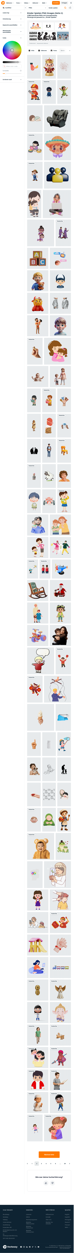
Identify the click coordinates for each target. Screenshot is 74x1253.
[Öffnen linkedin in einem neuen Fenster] (27, 1247)
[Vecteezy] (3, 3)
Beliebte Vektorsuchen (30, 1223)
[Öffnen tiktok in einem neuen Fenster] (32, 1247)
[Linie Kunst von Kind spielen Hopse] (49, 769)
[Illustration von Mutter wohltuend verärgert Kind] (60, 525)
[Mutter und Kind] (57, 1128)
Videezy (5, 1219)
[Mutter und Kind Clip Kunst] (34, 204)
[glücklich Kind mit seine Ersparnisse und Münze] (49, 400)
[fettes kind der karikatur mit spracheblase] (40, 660)
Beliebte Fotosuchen (29, 1227)
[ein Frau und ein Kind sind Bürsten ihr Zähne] (64, 794)
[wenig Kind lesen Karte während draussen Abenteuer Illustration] (34, 400)
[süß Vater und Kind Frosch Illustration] (63, 846)
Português (68, 1219)
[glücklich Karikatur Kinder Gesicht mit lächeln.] (34, 820)
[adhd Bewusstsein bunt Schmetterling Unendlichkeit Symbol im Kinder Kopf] (35, 874)
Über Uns (48, 1219)
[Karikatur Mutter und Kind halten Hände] (37, 1057)
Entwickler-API (7, 1227)
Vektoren (9, 3)
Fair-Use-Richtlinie (65, 1248)
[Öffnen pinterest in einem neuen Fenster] (30, 1247)
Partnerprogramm (31, 1219)
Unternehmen (7, 1222)
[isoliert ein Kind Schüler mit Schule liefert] (49, 451)
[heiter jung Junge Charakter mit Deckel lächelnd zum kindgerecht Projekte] (60, 280)
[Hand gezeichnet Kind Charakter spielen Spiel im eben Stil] (37, 967)
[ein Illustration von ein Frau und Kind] (37, 613)
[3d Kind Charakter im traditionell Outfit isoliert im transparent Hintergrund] (64, 92)
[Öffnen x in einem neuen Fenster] (35, 1247)
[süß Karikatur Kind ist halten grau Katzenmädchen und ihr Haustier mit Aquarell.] (34, 501)
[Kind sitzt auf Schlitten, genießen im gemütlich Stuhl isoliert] (37, 590)
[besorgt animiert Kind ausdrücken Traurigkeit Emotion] (37, 303)
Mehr (43, 3)
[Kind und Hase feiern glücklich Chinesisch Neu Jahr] (60, 547)
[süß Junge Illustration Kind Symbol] (37, 1080)
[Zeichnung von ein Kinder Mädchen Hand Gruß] (35, 1128)
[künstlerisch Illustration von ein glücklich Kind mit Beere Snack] (34, 425)
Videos (26, 3)
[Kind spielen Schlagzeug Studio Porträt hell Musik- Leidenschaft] (60, 1080)
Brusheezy (6, 1214)
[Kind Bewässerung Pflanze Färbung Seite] (64, 67)
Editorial (35, 3)
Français (67, 1225)
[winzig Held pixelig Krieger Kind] (60, 1057)
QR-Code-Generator (9, 1238)
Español (67, 1217)
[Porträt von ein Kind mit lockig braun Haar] (64, 476)
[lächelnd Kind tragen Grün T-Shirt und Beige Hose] (37, 1035)
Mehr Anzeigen (63, 36)
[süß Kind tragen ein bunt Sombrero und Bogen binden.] (57, 147)
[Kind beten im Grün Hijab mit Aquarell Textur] (49, 820)
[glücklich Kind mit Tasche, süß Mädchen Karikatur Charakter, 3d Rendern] (60, 1102)
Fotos (18, 3)
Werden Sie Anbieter (49, 1223)
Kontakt (48, 1217)
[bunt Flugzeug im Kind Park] (61, 569)
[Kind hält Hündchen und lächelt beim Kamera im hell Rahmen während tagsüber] (34, 769)
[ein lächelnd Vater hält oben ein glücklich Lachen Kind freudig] (37, 325)
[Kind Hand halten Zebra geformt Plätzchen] (35, 351)
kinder (63, 50)
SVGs (32, 50)
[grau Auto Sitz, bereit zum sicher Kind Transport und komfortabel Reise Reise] (57, 118)
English (67, 1214)
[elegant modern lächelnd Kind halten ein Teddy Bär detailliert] (37, 280)
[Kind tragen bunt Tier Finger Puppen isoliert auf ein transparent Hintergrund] (64, 400)
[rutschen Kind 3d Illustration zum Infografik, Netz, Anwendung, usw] (37, 945)
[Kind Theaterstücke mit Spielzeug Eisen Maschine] (63, 717)
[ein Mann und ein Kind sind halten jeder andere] (37, 525)
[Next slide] (68, 50)
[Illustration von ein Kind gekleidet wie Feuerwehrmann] (34, 92)
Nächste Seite (49, 1155)
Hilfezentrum (50, 1214)
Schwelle (6, 71)
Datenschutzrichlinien (65, 1247)
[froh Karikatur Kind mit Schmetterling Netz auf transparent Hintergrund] (64, 744)
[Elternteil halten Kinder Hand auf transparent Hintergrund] (34, 67)
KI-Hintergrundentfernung (10, 1235)
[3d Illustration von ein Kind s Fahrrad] (37, 635)
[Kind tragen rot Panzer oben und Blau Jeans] (45, 569)
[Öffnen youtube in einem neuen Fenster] (38, 1247)
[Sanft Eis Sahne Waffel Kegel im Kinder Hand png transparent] (40, 717)
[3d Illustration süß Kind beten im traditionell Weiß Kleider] (37, 1102)
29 (65, 1163)
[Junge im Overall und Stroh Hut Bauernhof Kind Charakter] (35, 175)
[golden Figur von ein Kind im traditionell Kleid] (37, 990)
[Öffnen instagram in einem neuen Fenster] (24, 1247)
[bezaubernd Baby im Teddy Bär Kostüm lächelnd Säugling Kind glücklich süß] (40, 846)
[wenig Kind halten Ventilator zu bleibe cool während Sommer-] (64, 501)
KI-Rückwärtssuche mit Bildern (10, 1230)
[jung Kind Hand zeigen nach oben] (34, 744)
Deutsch (67, 1222)
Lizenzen (28, 1214)
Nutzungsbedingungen (51, 1247)
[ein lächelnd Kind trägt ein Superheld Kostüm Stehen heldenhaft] (49, 92)
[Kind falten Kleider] (35, 147)
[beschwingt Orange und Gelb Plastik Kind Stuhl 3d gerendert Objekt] (64, 451)
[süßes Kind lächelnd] (37, 900)
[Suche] (65, 8)
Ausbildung (6, 1225)
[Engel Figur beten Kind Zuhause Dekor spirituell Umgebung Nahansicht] (60, 990)
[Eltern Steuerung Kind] (57, 175)
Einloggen (64, 3)
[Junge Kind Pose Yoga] (35, 118)
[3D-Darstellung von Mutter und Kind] (40, 233)
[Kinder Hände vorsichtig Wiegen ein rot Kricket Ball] (34, 794)
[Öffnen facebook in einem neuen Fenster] (21, 1247)
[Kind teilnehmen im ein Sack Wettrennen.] (49, 425)
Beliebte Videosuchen (30, 1231)
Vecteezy (5, 1217)
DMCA (28, 1217)
